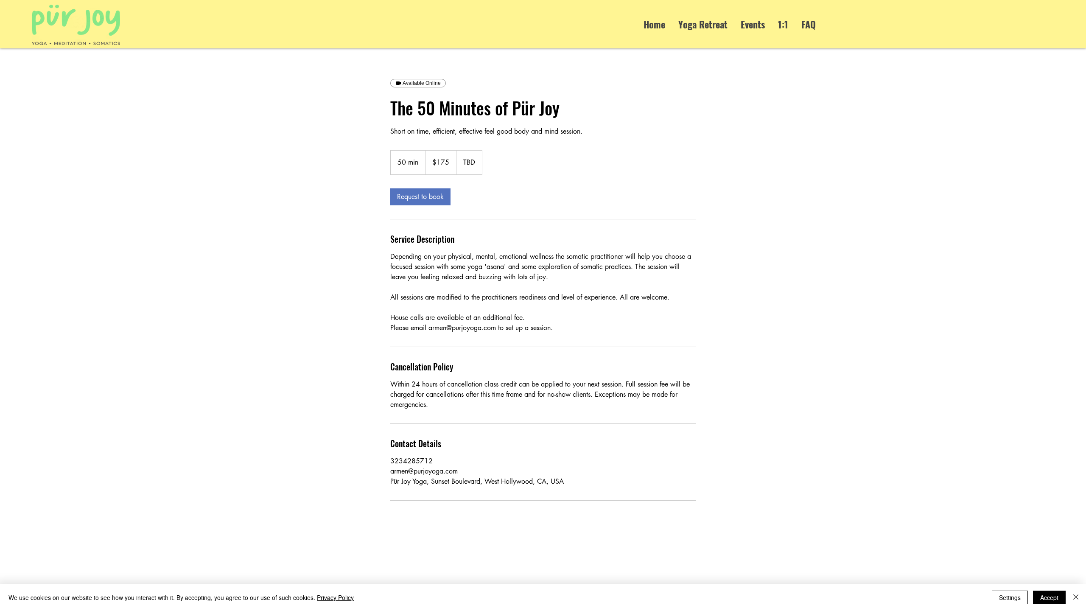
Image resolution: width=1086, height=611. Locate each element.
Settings (1010, 597)
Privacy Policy (335, 597)
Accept (1049, 597)
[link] (420, 196)
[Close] (1076, 597)
